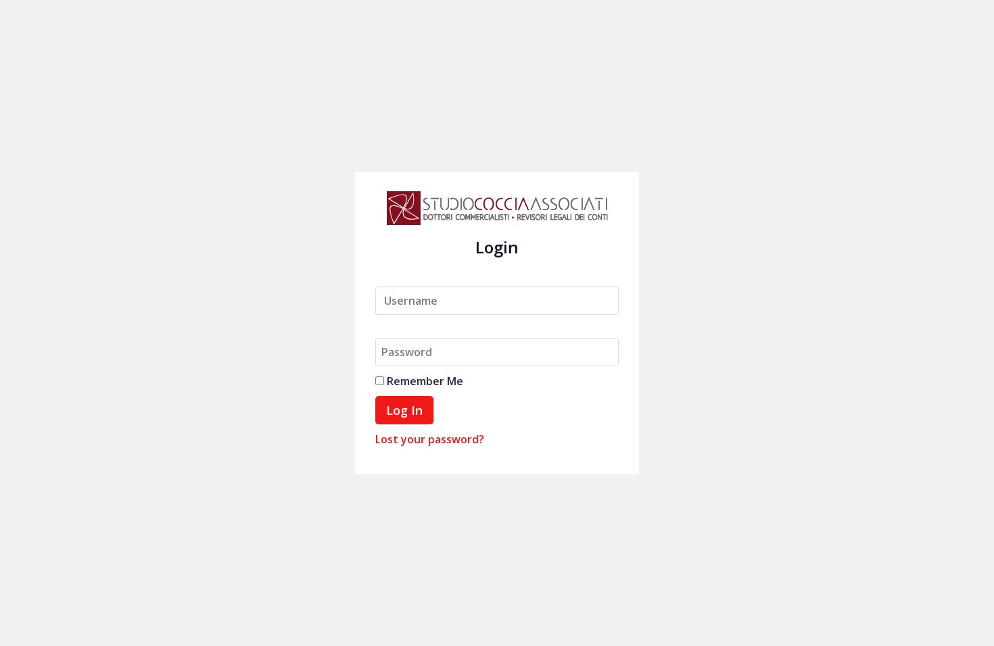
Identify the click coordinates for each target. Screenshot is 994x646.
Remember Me (423, 381)
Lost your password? (429, 439)
